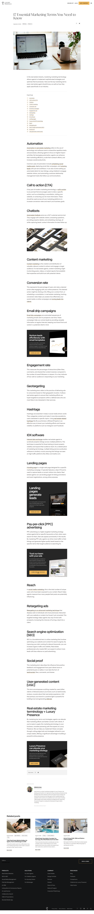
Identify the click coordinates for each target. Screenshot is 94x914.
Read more (9, 850)
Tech (8, 837)
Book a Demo (34, 763)
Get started (84, 3)
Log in (76, 3)
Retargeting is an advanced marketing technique (43, 610)
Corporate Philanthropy (53, 891)
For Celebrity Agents (30, 876)
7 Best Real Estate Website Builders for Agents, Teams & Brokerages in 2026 (17, 841)
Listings (44, 835)
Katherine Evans (37, 787)
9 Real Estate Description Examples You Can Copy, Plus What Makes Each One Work (46, 839)
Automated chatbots (34, 215)
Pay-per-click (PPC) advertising (36, 121)
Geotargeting (32, 112)
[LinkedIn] (91, 908)
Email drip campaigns (34, 108)
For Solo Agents (29, 873)
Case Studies (51, 873)
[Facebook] (77, 908)
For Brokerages (29, 882)
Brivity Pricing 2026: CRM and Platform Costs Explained (74, 838)
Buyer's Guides (24, 835)
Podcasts (72, 876)
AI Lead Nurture (6, 891)
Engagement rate (33, 110)
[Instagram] (80, 908)
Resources (30, 23)
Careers (49, 882)
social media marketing (36, 589)
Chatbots (31, 102)
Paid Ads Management (8, 882)
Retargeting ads (32, 125)
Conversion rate (32, 106)
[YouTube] (84, 908)
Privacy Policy (54, 908)
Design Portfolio (51, 876)
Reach (30, 123)
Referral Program (52, 888)
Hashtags (31, 114)
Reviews (49, 879)
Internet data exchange (34, 439)
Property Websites (51, 835)
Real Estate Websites (7, 873)
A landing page (32, 467)
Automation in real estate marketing (39, 148)
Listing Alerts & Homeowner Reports (12, 888)
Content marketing (33, 104)
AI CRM (4, 885)
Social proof (32, 129)
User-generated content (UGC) (36, 131)
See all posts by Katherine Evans (39, 805)
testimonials (31, 672)
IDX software (32, 116)
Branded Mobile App (7, 899)
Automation (31, 98)
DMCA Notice (69, 908)
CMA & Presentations (7, 897)
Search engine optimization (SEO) (36, 127)
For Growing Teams (30, 879)
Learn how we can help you (38, 572)
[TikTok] (87, 908)
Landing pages (32, 119)
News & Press (51, 885)
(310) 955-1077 (70, 3)
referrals (49, 699)
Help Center (73, 885)
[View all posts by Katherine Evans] (30, 789)
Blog (71, 873)
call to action (62, 189)
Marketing (24, 23)
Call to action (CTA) (33, 100)
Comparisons (73, 879)
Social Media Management (9, 879)
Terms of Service (62, 908)
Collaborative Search (7, 894)
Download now (35, 352)
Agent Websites (17, 835)
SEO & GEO (5, 876)
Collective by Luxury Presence (78, 882)
